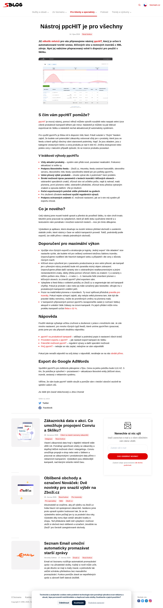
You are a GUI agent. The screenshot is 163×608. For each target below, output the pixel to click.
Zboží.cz (69, 501)
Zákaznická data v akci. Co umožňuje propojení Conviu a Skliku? (69, 425)
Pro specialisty (50, 501)
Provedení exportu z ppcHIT (54, 340)
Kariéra (28, 597)
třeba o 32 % (71, 308)
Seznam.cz (155, 5)
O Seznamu (16, 597)
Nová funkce (87, 34)
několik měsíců (51, 41)
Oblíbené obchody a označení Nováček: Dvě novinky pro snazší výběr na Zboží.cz (70, 485)
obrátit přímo (117, 353)
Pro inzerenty (77, 497)
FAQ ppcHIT (47, 346)
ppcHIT (98, 41)
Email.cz (76, 558)
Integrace (48, 439)
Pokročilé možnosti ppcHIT (53, 343)
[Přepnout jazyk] (145, 5)
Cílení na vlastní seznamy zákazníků (74, 435)
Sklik (61, 501)
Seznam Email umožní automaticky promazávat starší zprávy (66, 548)
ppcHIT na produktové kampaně (56, 337)
